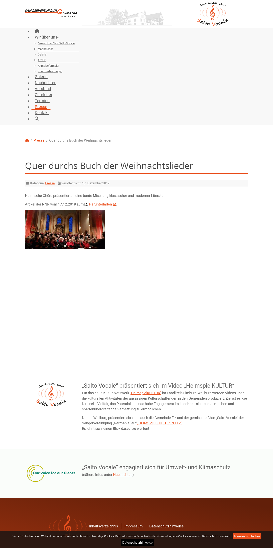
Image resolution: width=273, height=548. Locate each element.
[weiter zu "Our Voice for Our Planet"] (51, 473)
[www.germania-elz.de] (51, 13)
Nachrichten (123, 475)
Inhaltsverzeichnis (103, 526)
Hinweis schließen (247, 536)
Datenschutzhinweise (137, 542)
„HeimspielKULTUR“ (145, 393)
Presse (50, 183)
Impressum (134, 526)
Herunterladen (100, 204)
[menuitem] (37, 31)
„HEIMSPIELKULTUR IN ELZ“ (159, 423)
